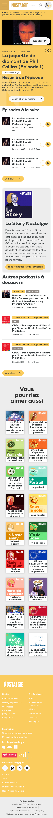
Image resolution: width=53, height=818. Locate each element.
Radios (5, 13)
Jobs (4, 778)
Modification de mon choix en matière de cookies (26, 814)
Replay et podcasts (11, 702)
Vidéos (32, 709)
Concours (33, 717)
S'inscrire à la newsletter (35, 703)
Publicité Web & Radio (13, 787)
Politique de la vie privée (26, 808)
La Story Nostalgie (31, 13)
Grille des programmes (8, 712)
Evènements (35, 713)
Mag (31, 698)
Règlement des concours (19, 811)
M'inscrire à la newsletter (14, 737)
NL (33, 5)
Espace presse (9, 782)
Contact (6, 774)
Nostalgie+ (34, 721)
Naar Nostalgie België (13, 791)
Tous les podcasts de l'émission (25, 266)
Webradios (7, 707)
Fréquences (8, 717)
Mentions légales (26, 801)
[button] (26, 99)
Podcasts (16, 13)
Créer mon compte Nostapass (17, 733)
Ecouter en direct (10, 698)
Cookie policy (38, 811)
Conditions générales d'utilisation (26, 804)
